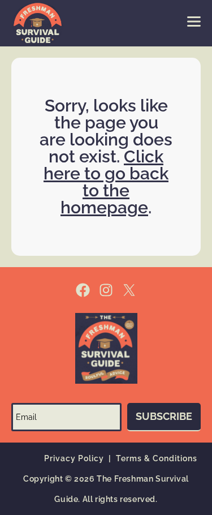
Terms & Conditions (156, 458)
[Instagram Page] (106, 290)
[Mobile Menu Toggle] (194, 21)
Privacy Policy (74, 458)
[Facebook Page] (82, 290)
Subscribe (164, 416)
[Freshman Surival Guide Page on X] (129, 290)
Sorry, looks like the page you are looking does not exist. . (106, 156)
